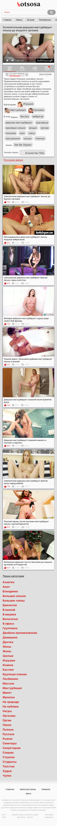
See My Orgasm (23, 144)
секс (22, 133)
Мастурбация (18, 110)
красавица (42, 122)
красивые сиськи (15, 127)
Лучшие (30, 20)
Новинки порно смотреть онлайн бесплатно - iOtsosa (25, 816)
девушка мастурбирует (19, 122)
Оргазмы (39, 110)
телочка (40, 138)
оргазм (45, 127)
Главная (7, 20)
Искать (51, 12)
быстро (24, 116)
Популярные (45, 20)
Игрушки (28, 103)
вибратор (38, 116)
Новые (19, 20)
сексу (31, 133)
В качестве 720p (34, 153)
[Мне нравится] (7, 74)
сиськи (28, 138)
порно (14, 117)
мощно (33, 127)
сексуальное (13, 138)
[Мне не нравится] (26, 74)
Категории (10, 104)
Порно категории (13, 576)
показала (11, 133)
